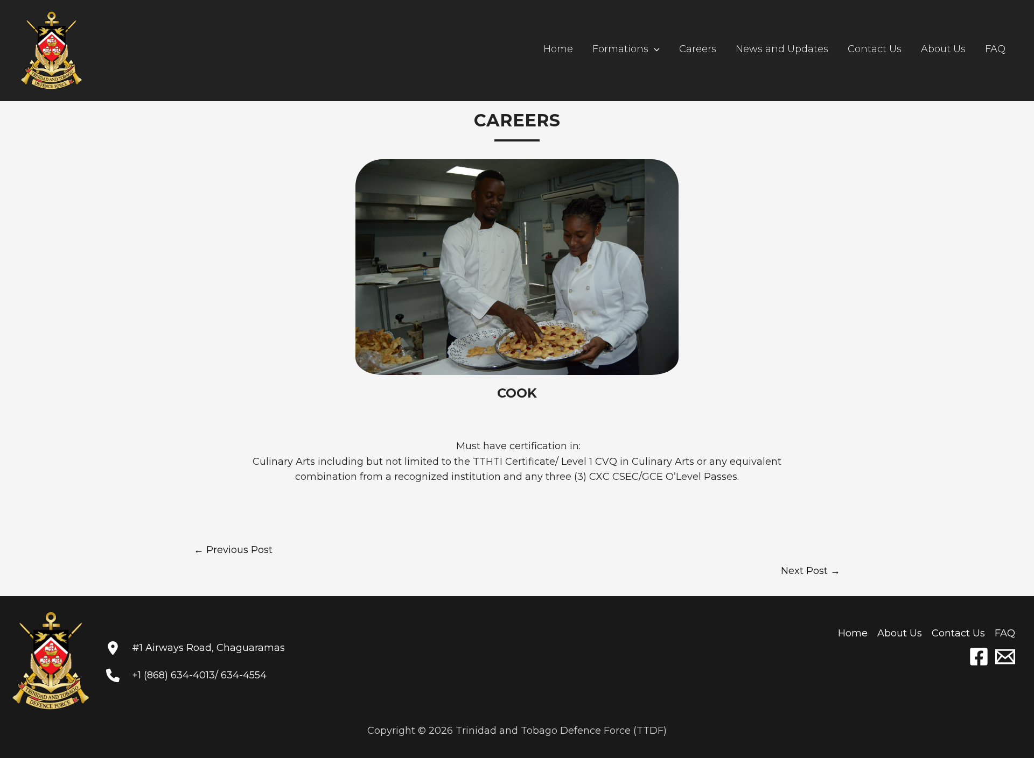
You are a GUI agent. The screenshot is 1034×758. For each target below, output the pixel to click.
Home (558, 49)
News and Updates (782, 49)
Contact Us (875, 49)
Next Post (810, 571)
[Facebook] (979, 657)
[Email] (1005, 657)
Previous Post (233, 550)
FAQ (995, 49)
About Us (943, 49)
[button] (654, 49)
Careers (697, 49)
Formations (620, 49)
